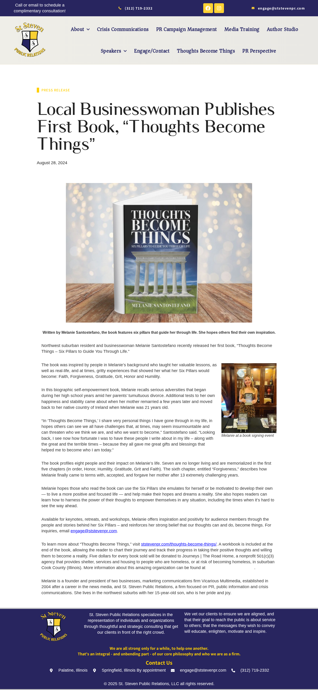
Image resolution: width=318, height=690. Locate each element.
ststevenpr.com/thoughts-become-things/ (179, 544)
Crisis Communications (123, 29)
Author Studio (282, 29)
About (77, 29)
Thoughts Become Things (206, 51)
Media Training (242, 29)
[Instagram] (219, 8)
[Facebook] (208, 8)
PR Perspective (259, 51)
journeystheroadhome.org (230, 567)
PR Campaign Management (186, 29)
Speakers (111, 51)
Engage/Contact (151, 51)
